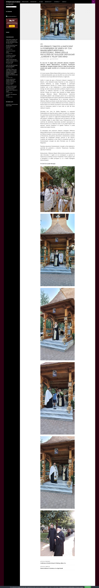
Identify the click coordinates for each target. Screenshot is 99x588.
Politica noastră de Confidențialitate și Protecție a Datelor (71, 587)
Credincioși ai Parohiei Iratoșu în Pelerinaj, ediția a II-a (53, 562)
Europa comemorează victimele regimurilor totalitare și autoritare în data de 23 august (11, 81)
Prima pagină (25, 1)
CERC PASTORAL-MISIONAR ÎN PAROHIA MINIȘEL (11, 66)
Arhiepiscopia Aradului (13, 2)
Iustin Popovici (54, 59)
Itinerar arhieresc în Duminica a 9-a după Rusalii (51, 567)
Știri (41, 44)
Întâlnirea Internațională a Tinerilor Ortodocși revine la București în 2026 (12, 61)
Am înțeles (87, 586)
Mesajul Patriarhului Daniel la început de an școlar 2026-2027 (11, 47)
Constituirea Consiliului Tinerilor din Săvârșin (11, 56)
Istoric (41, 1)
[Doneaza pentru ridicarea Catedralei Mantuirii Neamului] (11, 16)
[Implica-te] (12, 23)
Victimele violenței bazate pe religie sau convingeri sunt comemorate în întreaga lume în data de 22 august (11, 89)
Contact (64, 1)
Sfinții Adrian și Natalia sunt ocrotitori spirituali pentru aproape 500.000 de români (12, 41)
